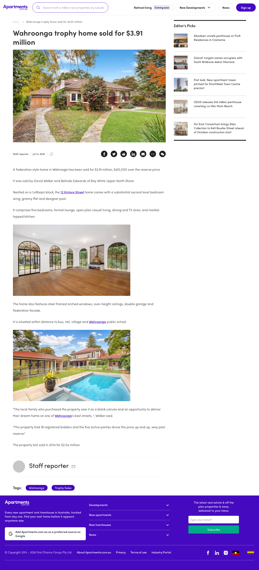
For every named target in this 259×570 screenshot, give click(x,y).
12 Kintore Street (72, 192)
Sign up (246, 7)
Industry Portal (161, 552)
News (16, 21)
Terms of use (139, 552)
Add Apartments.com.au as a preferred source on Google (48, 534)
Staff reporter (49, 465)
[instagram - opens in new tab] (225, 552)
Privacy (121, 552)
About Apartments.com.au (94, 552)
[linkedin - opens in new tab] (216, 552)
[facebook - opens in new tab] (208, 552)
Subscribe (213, 529)
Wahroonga (97, 321)
